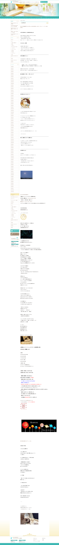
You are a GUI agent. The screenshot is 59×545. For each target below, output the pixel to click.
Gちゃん (31, 201)
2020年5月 (12, 149)
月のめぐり (12, 45)
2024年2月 (12, 88)
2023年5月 (12, 100)
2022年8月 (12, 115)
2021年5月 (12, 132)
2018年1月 (12, 188)
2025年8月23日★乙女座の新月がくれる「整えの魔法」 (14, 26)
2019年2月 (12, 169)
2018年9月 (12, 176)
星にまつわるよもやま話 (14, 46)
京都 (12, 54)
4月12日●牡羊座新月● (24, 194)
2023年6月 (12, 98)
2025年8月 (12, 66)
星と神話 (12, 50)
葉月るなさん (22, 201)
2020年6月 (12, 147)
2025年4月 (12, 73)
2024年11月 (12, 81)
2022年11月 (12, 110)
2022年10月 (12, 112)
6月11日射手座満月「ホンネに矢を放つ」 (14, 34)
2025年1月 (12, 78)
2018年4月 (12, 183)
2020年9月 (12, 144)
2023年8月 (12, 95)
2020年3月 (12, 152)
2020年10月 (12, 142)
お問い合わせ (43, 538)
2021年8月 (12, 127)
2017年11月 (12, 191)
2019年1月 (12, 171)
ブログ (12, 41)
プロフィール (12, 198)
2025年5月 (12, 71)
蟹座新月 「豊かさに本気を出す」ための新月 (14, 32)
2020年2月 (12, 154)
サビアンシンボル (13, 49)
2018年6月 (12, 181)
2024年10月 (12, 83)
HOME (12, 227)
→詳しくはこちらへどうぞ (32, 198)
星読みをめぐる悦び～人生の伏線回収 (14, 23)
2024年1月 (12, 90)
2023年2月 (12, 105)
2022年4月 (12, 120)
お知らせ (12, 39)
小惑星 (12, 58)
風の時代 (12, 61)
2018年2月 (12, 186)
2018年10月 (12, 174)
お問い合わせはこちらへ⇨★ (30, 400)
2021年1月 (12, 137)
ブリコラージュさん (26, 201)
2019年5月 (12, 164)
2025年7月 (12, 68)
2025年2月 (12, 76)
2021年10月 (12, 125)
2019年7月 (12, 161)
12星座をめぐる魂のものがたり (14, 56)
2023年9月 (12, 93)
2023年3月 (12, 103)
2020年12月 (12, 139)
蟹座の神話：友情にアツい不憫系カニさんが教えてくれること (14, 29)
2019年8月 (12, 159)
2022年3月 (12, 122)
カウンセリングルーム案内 (14, 200)
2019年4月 (12, 166)
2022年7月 (12, 117)
